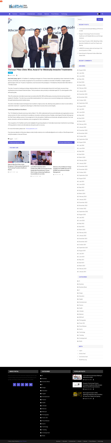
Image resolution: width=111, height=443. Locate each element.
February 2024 (83, 160)
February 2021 (83, 268)
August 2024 (82, 142)
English (81, 299)
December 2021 (83, 238)
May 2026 (81, 79)
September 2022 (83, 211)
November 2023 (83, 169)
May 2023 (81, 187)
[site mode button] (98, 14)
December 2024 (83, 130)
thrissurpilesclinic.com (31, 128)
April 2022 (81, 226)
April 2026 (81, 82)
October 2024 (82, 136)
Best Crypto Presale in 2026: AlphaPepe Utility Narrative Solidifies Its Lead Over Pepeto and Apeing (91, 43)
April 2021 (81, 262)
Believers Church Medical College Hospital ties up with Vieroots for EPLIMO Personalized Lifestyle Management (62, 169)
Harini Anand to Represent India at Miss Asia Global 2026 (90, 54)
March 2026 (82, 85)
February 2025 (83, 124)
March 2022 (82, 229)
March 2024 (82, 157)
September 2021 (83, 247)
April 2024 (81, 154)
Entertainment (31, 14)
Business (15, 14)
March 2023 (82, 193)
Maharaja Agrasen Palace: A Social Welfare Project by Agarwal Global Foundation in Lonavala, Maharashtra (17, 142)
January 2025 (82, 127)
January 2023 (82, 199)
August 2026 (82, 70)
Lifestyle (40, 14)
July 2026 (81, 73)
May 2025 (81, 115)
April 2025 (81, 118)
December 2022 (83, 202)
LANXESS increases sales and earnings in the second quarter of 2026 (90, 49)
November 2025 (83, 97)
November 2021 (83, 241)
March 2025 (82, 121)
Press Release (55, 14)
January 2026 (82, 91)
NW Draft (81, 317)
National (47, 14)
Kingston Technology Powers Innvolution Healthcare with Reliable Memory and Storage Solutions (91, 36)
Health (10, 72)
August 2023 (82, 178)
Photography (82, 320)
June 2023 (82, 184)
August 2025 (82, 106)
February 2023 (83, 196)
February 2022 (83, 232)
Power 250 (82, 323)
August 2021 (82, 250)
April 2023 (81, 190)
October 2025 (82, 100)
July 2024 (81, 145)
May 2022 (81, 223)
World (80, 341)
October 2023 (82, 172)
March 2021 (82, 265)
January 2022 (82, 235)
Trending (81, 335)
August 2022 (82, 214)
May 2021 (81, 259)
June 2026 (82, 76)
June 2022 (82, 220)
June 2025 (82, 112)
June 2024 (82, 148)
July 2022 (81, 217)
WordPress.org (83, 359)
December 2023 (83, 166)
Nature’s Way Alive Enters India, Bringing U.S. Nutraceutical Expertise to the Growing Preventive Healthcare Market (18, 167)
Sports (81, 329)
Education (22, 14)
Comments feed (83, 356)
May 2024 (81, 151)
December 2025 (83, 94)
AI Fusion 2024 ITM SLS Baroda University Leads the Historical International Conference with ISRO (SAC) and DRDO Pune (67, 142)
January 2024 (82, 163)
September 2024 (83, 139)
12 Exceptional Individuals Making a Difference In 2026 (91, 29)
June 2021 (82, 256)
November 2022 (83, 205)
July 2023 (81, 181)
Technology (64, 14)
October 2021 (82, 244)
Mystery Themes (22, 441)
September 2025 (83, 103)
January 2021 (82, 271)
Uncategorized (83, 338)
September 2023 (83, 175)
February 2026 (83, 88)
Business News (83, 287)
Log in (80, 350)
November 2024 (83, 133)
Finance (81, 305)
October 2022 (82, 208)
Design (81, 293)
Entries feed (82, 353)
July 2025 (81, 109)
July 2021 (81, 253)
